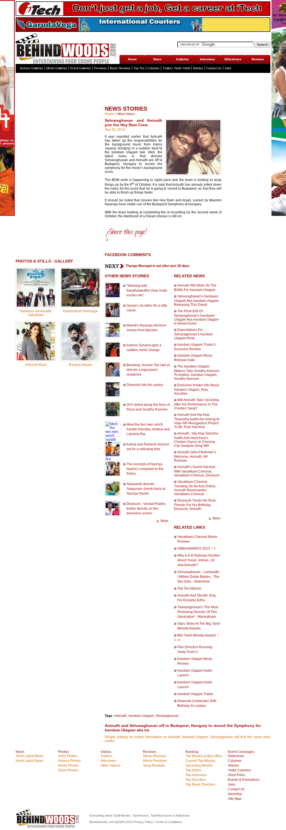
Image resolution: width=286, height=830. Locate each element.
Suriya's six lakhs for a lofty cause (147, 308)
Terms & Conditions (168, 822)
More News (126, 114)
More (164, 521)
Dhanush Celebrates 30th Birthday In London (196, 703)
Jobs (228, 68)
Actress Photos (69, 761)
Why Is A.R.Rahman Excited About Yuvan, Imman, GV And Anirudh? (198, 560)
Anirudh (121, 716)
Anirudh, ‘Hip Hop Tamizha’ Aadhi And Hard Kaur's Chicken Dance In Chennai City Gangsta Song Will (196, 439)
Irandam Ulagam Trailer (195, 694)
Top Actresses (195, 775)
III (179, 640)
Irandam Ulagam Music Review (195, 661)
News (157, 59)
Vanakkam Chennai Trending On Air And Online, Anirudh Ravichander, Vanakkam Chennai (195, 488)
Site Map (234, 799)
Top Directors (195, 780)
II (214, 548)
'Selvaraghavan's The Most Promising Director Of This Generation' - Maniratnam (197, 612)
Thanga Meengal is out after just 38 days (158, 266)
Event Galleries (80, 68)
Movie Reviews (154, 756)
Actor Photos (67, 756)
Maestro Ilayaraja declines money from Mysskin (146, 327)
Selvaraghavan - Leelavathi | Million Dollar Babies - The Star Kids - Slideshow (198, 576)
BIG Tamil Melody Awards (197, 635)
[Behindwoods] (67, 48)
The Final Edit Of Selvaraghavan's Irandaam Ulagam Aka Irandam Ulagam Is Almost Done (196, 317)
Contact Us (213, 68)
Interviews (207, 59)
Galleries (182, 59)
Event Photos (68, 770)
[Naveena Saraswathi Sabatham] (36, 305)
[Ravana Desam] (80, 359)
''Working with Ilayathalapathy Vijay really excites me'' (147, 290)
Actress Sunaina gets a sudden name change (144, 347)
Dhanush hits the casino (145, 385)
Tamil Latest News (29, 756)
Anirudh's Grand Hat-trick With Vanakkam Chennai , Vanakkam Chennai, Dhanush (197, 471)
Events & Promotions (243, 780)
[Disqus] (58, 442)
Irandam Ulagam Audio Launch (194, 673)
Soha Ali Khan (36, 365)
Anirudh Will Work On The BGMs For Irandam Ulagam (195, 287)
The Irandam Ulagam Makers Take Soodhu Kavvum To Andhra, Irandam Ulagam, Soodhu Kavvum (196, 372)
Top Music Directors (200, 784)
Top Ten (139, 68)
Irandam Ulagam (141, 716)
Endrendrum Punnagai (80, 311)
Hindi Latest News (29, 761)
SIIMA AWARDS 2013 (194, 548)
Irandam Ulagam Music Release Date (193, 358)
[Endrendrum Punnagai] (80, 305)
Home (132, 59)
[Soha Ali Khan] (36, 359)
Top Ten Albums (189, 588)
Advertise (235, 794)
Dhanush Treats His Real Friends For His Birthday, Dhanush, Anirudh (195, 505)
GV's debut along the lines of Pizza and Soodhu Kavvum (148, 407)
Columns (153, 68)
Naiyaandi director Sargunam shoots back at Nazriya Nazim (146, 488)
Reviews (258, 59)
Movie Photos (68, 765)
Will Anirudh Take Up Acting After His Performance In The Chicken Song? (196, 404)
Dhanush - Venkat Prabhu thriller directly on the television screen (146, 508)
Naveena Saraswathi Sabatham (36, 313)
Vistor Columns (239, 770)
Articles (198, 68)
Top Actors (193, 770)
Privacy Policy (144, 822)
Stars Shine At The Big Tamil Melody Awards (198, 626)
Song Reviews (154, 765)
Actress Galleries (31, 68)
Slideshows (232, 59)
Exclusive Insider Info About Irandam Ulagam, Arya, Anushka (196, 389)
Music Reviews (120, 68)
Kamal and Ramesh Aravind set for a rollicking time (148, 446)
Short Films (236, 775)
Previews (100, 68)
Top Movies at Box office (203, 756)
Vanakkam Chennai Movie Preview (197, 539)
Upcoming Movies (199, 765)
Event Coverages (241, 752)
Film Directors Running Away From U (194, 649)
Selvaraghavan (167, 716)
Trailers (106, 756)
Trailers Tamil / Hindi (176, 68)
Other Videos (110, 765)
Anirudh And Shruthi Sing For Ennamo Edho (196, 597)
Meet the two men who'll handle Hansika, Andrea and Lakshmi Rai (148, 429)
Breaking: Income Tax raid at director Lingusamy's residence (148, 369)
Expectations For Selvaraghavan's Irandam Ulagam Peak (193, 334)
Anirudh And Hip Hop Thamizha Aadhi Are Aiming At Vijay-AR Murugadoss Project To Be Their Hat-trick (196, 421)
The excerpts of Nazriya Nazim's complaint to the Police (145, 469)
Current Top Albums (200, 761)
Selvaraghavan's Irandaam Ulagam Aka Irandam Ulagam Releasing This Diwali (196, 300)
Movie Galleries (56, 68)
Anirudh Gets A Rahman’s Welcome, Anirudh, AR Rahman (195, 456)
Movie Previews (155, 761)
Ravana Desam (80, 365)
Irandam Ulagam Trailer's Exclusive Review (195, 347)
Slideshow (236, 756)
